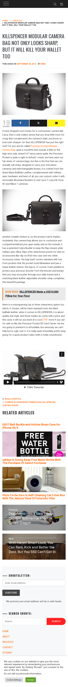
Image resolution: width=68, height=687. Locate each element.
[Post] (38, 123)
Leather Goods (10, 405)
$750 (44, 319)
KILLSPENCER (48, 402)
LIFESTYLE (16, 399)
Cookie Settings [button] (14, 680)
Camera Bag (34, 402)
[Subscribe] (56, 123)
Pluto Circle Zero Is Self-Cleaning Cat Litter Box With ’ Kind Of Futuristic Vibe (33, 497)
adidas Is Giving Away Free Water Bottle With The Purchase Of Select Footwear (31, 461)
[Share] (20, 123)
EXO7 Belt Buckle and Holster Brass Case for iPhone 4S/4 (31, 426)
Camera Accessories (16, 402)
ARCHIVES (7, 642)
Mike (43, 64)
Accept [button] (30, 680)
